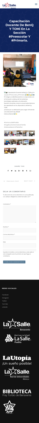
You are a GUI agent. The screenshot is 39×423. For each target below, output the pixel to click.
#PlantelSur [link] (19, 127)
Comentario (7, 204)
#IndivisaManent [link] (9, 127)
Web (4, 242)
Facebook (5, 295)
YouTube (5, 304)
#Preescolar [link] (13, 95)
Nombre (6, 227)
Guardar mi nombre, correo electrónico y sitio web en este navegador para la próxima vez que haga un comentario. (18, 254)
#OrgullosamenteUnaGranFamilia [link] (15, 125)
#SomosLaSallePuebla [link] (11, 122)
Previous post (13, 181)
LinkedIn (5, 307)
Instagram (5, 298)
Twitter (4, 301)
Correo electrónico (9, 234)
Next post (28, 181)
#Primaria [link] (21, 95)
